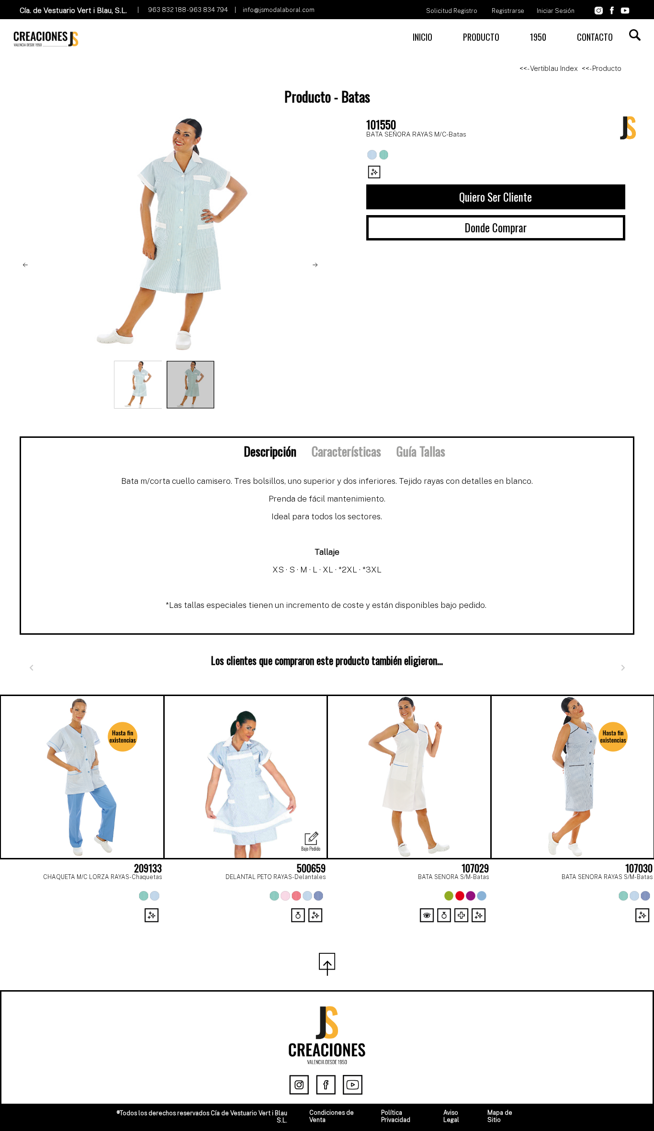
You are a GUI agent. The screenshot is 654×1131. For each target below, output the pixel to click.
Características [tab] (346, 451)
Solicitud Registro (451, 10)
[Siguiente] (623, 668)
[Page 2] (337, 927)
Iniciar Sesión (556, 10)
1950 (538, 37)
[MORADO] (470, 896)
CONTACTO (595, 37)
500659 (311, 868)
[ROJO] (296, 896)
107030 (639, 868)
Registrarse (508, 10)
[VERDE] (143, 896)
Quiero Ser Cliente (495, 197)
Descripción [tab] (270, 451)
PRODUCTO (481, 37)
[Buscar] (635, 35)
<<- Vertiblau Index (548, 68)
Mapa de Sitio (499, 1116)
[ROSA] (285, 896)
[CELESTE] (154, 896)
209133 (148, 868)
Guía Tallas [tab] (420, 451)
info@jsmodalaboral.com (279, 9)
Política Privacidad (395, 1116)
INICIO (422, 37)
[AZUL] (318, 896)
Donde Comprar (496, 227)
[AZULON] (645, 896)
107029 (475, 868)
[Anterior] (31, 668)
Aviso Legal (451, 1116)
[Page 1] (316, 927)
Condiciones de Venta (331, 1116)
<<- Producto (601, 68)
